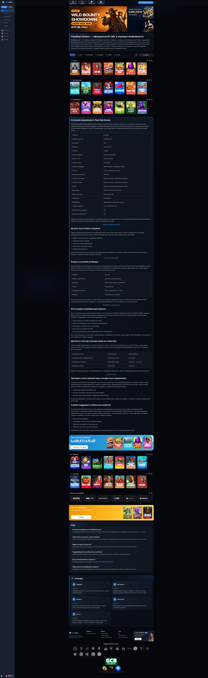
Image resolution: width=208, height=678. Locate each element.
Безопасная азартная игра (123, 637)
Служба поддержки (104, 633)
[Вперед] (152, 61)
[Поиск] (136, 55)
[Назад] (149, 61)
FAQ (119, 633)
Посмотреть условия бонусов (111, 305)
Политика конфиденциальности (106, 637)
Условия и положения (105, 635)
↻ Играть (81, 517)
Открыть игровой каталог (111, 257)
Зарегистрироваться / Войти (145, 2)
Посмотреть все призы (79, 447)
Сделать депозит (111, 374)
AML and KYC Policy (122, 635)
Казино (4, 7)
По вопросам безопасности (91, 633)
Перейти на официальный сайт (111, 224)
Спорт (10, 7)
